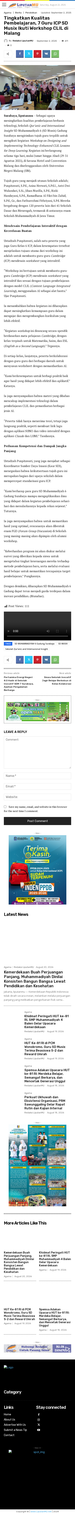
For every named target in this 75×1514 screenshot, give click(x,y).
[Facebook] (20, 54)
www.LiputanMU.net (41, 1511)
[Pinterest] (37, 54)
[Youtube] (38, 1430)
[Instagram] (38, 1420)
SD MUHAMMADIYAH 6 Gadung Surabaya (34, 643)
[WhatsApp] (55, 54)
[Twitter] (28, 54)
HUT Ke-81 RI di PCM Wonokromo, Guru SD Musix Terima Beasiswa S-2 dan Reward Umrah (44, 1048)
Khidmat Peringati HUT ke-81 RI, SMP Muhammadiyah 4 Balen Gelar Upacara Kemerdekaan (46, 1021)
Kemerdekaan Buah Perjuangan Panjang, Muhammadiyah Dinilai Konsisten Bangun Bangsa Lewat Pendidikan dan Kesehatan (35, 979)
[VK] (46, 54)
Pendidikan (31, 13)
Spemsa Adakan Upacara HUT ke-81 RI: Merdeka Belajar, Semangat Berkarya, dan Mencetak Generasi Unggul (47, 1075)
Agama (7, 13)
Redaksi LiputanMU (23, 41)
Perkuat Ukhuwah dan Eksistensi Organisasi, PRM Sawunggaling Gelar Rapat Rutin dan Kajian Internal (44, 1102)
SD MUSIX (63, 643)
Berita (18, 13)
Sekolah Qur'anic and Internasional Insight (26, 649)
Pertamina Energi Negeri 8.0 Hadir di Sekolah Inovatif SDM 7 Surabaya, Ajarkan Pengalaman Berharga (18, 683)
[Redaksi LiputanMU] (6, 41)
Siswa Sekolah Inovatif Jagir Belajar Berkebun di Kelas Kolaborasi (56, 680)
